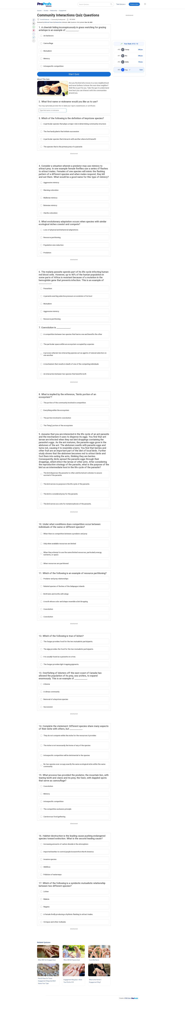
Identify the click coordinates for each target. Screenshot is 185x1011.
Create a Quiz (134, 4)
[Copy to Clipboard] (34, 37)
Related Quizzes (43, 942)
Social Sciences (44, 19)
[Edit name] (129, 70)
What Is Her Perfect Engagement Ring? (95, 981)
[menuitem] (121, 5)
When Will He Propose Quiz (72, 960)
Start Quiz (74, 74)
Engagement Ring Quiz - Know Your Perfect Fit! (73, 981)
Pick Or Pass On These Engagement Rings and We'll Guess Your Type (47, 981)
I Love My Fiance (94, 960)
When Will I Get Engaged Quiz (47, 960)
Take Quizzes (120, 4)
